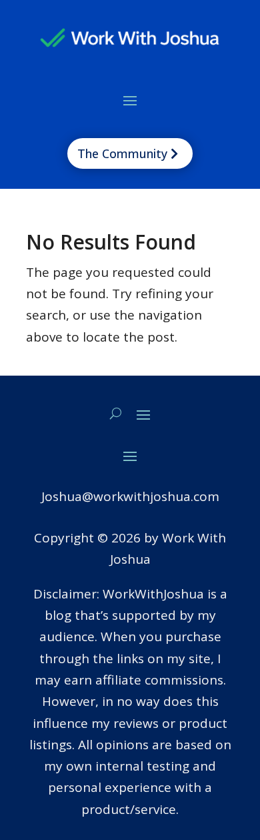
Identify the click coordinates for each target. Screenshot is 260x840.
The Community (122, 153)
